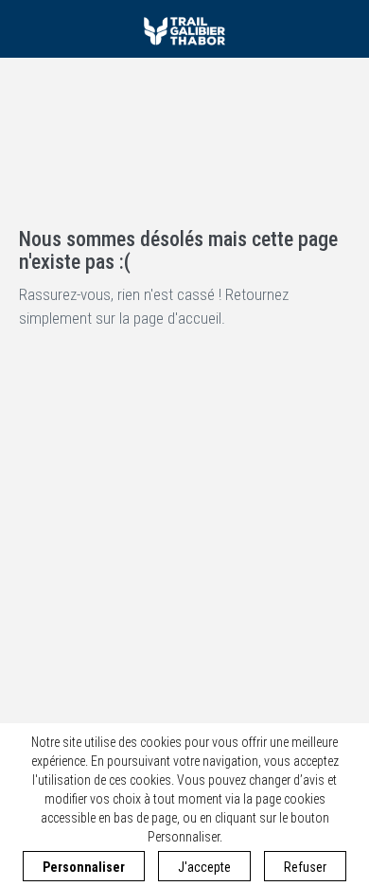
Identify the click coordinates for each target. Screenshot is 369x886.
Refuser (305, 867)
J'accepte (204, 867)
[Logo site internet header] (184, 29)
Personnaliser (84, 867)
